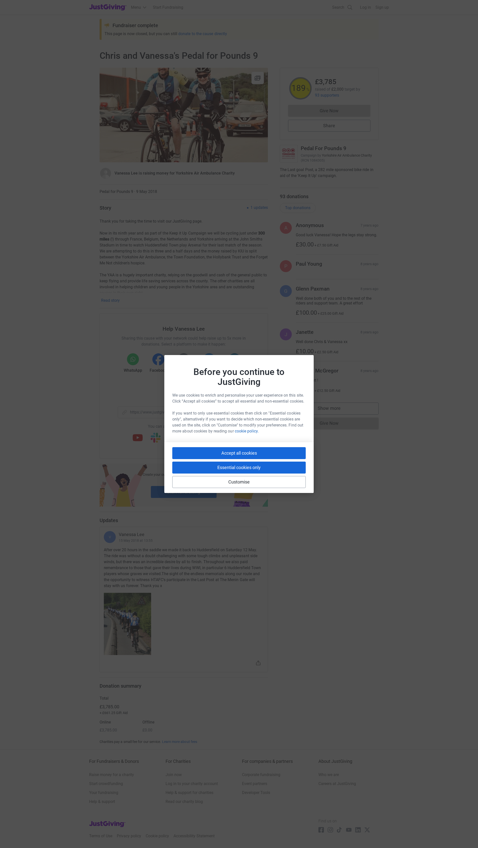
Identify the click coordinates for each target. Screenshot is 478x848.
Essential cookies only (239, 467)
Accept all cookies (239, 453)
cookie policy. (247, 431)
